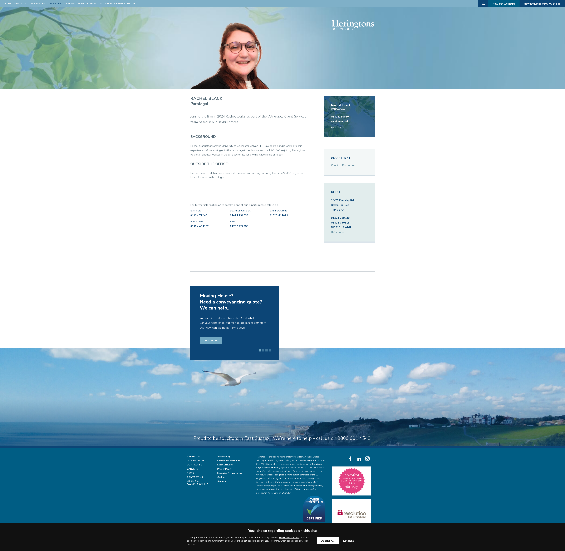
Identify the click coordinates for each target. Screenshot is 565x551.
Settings (348, 541)
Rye (232, 221)
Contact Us (94, 3)
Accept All (327, 541)
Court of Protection (343, 165)
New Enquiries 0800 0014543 (542, 3)
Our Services (37, 3)
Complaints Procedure (228, 460)
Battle (195, 210)
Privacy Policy (224, 468)
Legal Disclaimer (225, 464)
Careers (70, 3)
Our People (55, 3)
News (81, 3)
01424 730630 (239, 215)
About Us (20, 3)
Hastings (197, 221)
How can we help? (503, 3)
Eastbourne (279, 210)
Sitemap (221, 481)
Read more (211, 349)
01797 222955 (239, 226)
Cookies (221, 477)
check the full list (289, 537)
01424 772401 (199, 215)
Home (8, 3)
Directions (337, 232)
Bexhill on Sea (240, 210)
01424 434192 (199, 226)
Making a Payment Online (120, 3)
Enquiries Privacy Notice (229, 472)
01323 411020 (279, 215)
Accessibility (223, 456)
